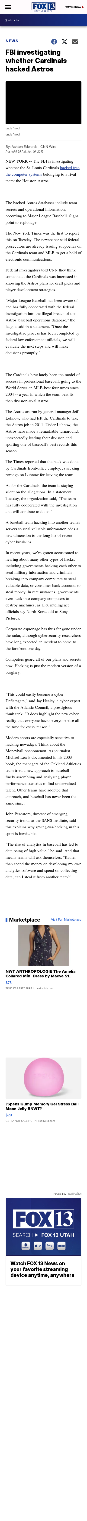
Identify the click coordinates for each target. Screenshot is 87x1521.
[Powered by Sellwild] (74, 1194)
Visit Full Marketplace (66, 919)
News (12, 41)
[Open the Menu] (7, 7)
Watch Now (73, 7)
